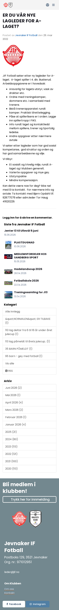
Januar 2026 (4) (15, 424)
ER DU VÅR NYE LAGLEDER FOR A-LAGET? (22, 20)
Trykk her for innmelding (30, 499)
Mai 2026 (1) (12, 395)
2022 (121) (11, 454)
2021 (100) (11, 461)
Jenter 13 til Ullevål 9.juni (21, 231)
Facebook (15, 604)
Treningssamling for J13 (31, 292)
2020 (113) (11, 469)
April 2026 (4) (14, 402)
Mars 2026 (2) (14, 410)
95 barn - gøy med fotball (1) (23, 356)
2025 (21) (11, 432)
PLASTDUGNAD (24, 242)
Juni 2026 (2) (13, 388)
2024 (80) (11, 439)
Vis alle (9, 363)
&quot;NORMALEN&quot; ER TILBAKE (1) (27, 321)
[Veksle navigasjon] (53, 5)
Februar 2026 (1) (15, 417)
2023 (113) (11, 446)
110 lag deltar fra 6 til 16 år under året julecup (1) (28, 332)
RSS (10, 371)
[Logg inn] (47, 5)
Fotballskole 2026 (26, 281)
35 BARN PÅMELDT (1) (18, 349)
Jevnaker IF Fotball (26, 35)
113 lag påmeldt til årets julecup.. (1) (27, 341)
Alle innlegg (12, 311)
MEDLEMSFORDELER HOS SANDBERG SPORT (30, 255)
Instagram (39, 604)
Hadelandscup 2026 (28, 269)
